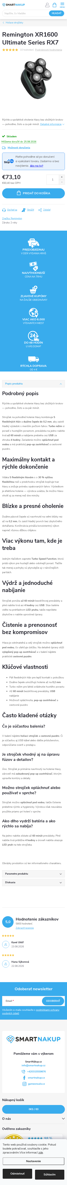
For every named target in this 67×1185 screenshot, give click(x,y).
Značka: (12, 218)
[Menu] (62, 5)
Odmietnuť (17, 1174)
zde (40, 1153)
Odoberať (53, 1001)
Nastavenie (33, 1161)
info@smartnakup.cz (33, 1065)
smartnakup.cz (36, 1077)
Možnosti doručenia (19, 147)
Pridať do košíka (36, 193)
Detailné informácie (50, 124)
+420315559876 (36, 1071)
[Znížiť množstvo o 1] (62, 182)
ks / (33, 1109)
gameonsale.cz (36, 1084)
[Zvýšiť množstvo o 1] (62, 177)
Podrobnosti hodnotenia (48, 50)
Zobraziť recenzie (25, 928)
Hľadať (56, 13)
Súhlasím (50, 1175)
